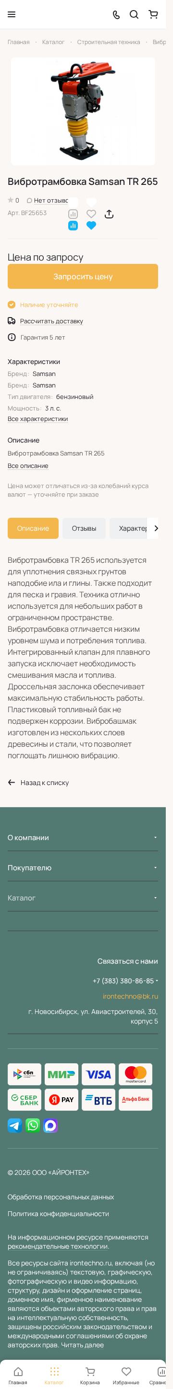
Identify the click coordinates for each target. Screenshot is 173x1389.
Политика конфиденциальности (58, 1213)
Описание (33, 528)
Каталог (22, 898)
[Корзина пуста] (153, 14)
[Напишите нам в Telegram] (15, 1126)
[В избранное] (91, 213)
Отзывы (84, 528)
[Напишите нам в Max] (50, 1126)
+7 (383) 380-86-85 (123, 980)
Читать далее (82, 1344)
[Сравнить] (73, 213)
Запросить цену (83, 276)
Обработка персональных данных (61, 1196)
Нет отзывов (53, 200)
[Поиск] (134, 14)
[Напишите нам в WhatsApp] (32, 1126)
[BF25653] (83, 111)
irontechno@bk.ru (130, 996)
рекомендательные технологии (58, 1246)
